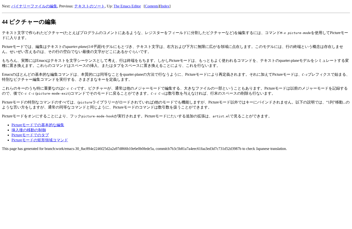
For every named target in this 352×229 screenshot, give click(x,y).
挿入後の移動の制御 (28, 130)
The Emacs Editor (127, 6)
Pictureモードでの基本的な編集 (37, 125)
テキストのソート (89, 6)
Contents (151, 6)
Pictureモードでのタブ (30, 135)
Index (165, 6)
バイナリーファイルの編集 (34, 6)
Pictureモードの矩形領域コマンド (39, 140)
